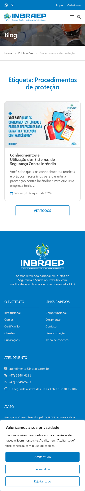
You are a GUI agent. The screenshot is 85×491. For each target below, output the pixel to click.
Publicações (25, 53)
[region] (42, 455)
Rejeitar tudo (42, 481)
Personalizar (42, 469)
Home (8, 53)
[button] (72, 17)
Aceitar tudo (42, 457)
